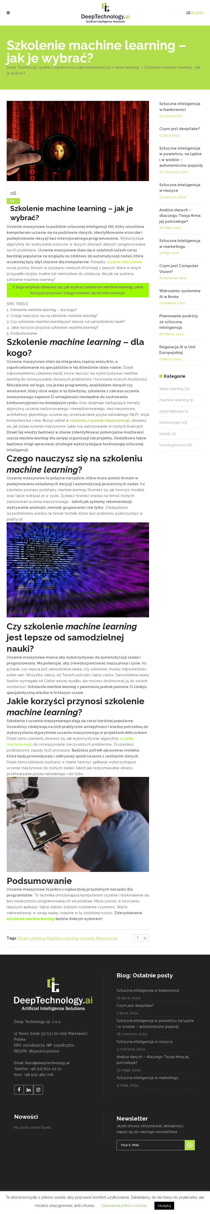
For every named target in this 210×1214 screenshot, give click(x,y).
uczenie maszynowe (99, 938)
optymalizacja (171, 411)
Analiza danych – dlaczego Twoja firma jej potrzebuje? (180, 216)
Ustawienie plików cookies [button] (124, 1205)
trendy (165, 434)
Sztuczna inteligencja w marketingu (147, 1078)
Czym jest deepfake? (179, 128)
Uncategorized (172, 445)
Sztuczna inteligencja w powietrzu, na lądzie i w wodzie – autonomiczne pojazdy (155, 1024)
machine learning (62, 938)
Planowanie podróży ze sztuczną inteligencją (178, 322)
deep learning (127, 67)
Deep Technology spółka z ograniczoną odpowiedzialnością (59, 67)
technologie (169, 422)
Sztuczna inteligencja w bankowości (148, 990)
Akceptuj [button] (164, 1206)
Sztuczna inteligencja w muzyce (145, 1042)
